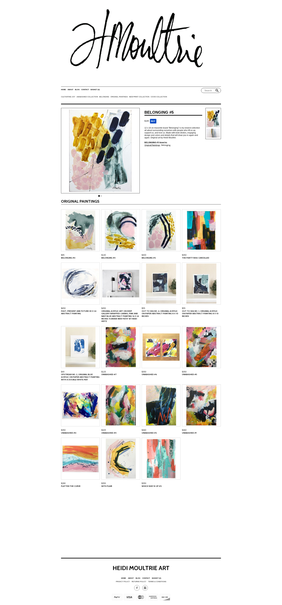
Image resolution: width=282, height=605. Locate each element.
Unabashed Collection (87, 97)
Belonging (104, 97)
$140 (103, 255)
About (70, 89)
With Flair (106, 486)
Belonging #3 (108, 258)
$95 (62, 255)
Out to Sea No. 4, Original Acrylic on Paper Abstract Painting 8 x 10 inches (160, 313)
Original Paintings (119, 97)
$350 (184, 255)
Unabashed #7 (108, 374)
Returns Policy (139, 581)
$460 (144, 430)
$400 (144, 255)
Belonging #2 (149, 258)
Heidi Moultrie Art (141, 568)
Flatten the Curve (70, 486)
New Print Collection (139, 97)
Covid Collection (159, 97)
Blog (77, 89)
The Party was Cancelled (195, 258)
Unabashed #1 (189, 433)
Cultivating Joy (68, 97)
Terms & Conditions (157, 581)
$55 (143, 308)
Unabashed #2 (149, 433)
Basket (95, 89)
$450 (103, 308)
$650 (63, 308)
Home (63, 89)
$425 (103, 430)
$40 (62, 372)
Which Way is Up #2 (152, 486)
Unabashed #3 (108, 433)
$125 (103, 372)
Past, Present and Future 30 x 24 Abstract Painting (78, 312)
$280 (63, 483)
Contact (85, 89)
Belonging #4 (68, 258)
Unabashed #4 (68, 433)
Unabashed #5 (189, 374)
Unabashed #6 (149, 374)
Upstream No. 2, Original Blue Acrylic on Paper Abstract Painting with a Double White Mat (80, 377)
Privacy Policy (123, 581)
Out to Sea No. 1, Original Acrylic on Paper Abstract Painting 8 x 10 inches (200, 313)
